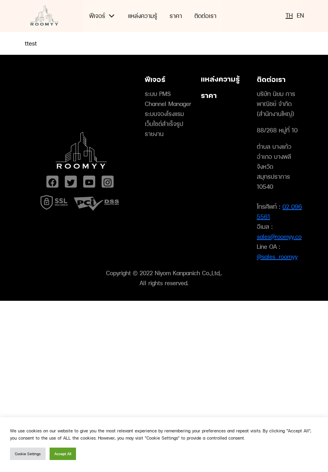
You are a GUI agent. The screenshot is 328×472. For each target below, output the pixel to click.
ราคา (176, 16)
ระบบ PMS (158, 94)
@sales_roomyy (277, 256)
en (300, 15)
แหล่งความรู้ (142, 16)
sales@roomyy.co (279, 236)
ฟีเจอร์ (97, 16)
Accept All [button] (62, 453)
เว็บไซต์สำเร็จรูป (164, 124)
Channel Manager (168, 104)
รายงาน (154, 134)
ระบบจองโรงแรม (164, 114)
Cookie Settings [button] (28, 453)
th (289, 15)
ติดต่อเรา (205, 16)
